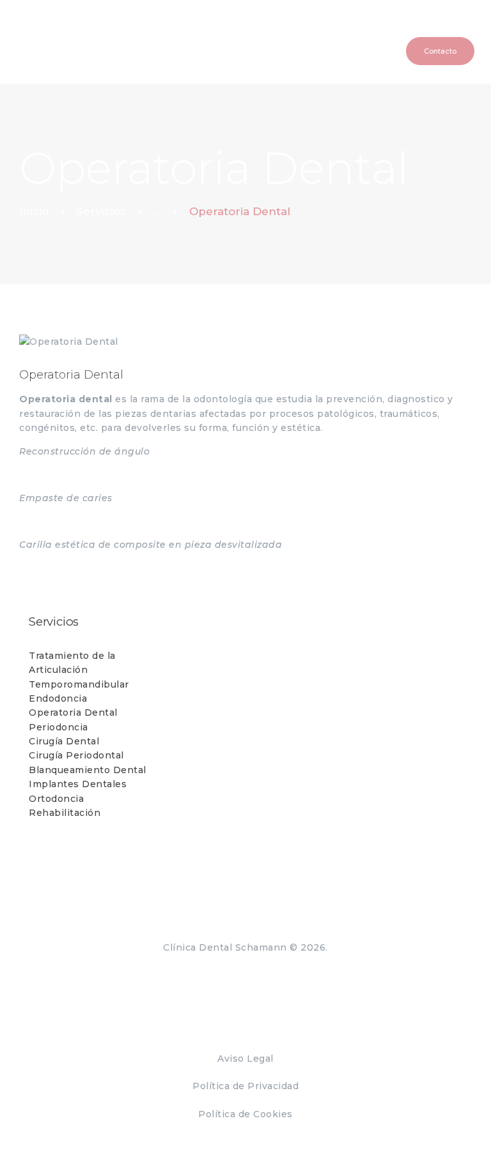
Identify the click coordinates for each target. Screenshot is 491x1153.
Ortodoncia (56, 798)
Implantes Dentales (78, 784)
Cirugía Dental (64, 741)
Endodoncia (58, 698)
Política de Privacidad (245, 1086)
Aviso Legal (245, 1058)
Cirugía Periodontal (76, 755)
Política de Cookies (245, 1114)
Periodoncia (58, 727)
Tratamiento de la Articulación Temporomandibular (79, 670)
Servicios (101, 211)
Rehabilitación (64, 812)
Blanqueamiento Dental (87, 770)
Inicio (34, 211)
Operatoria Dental (73, 712)
